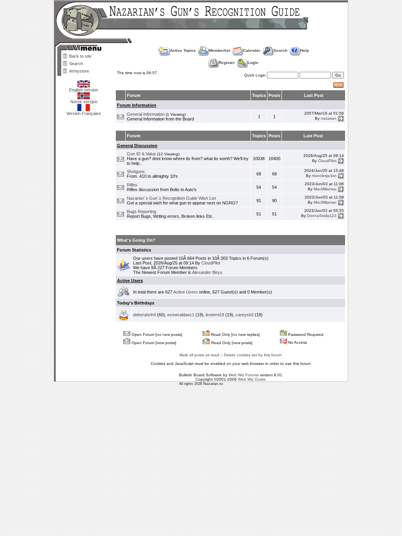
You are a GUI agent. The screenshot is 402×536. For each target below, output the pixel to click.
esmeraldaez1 (180, 314)
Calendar (251, 50)
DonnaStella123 (321, 215)
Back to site (80, 56)
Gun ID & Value (141, 153)
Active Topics (183, 50)
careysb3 (245, 314)
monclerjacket (324, 175)
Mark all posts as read (199, 355)
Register (227, 62)
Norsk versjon (83, 101)
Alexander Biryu (207, 272)
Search (76, 63)
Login (253, 62)
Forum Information (136, 105)
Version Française (83, 113)
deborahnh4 (144, 314)
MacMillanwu (325, 189)
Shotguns (136, 171)
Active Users (130, 280)
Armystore (79, 71)
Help (304, 50)
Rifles (132, 184)
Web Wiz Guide (252, 379)
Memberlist (219, 50)
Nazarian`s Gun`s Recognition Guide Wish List (171, 198)
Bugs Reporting (141, 211)
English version (83, 90)
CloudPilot (327, 160)
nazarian (328, 118)
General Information (145, 114)
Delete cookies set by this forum (252, 355)
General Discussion (137, 145)
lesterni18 (215, 314)
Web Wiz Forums (243, 375)
